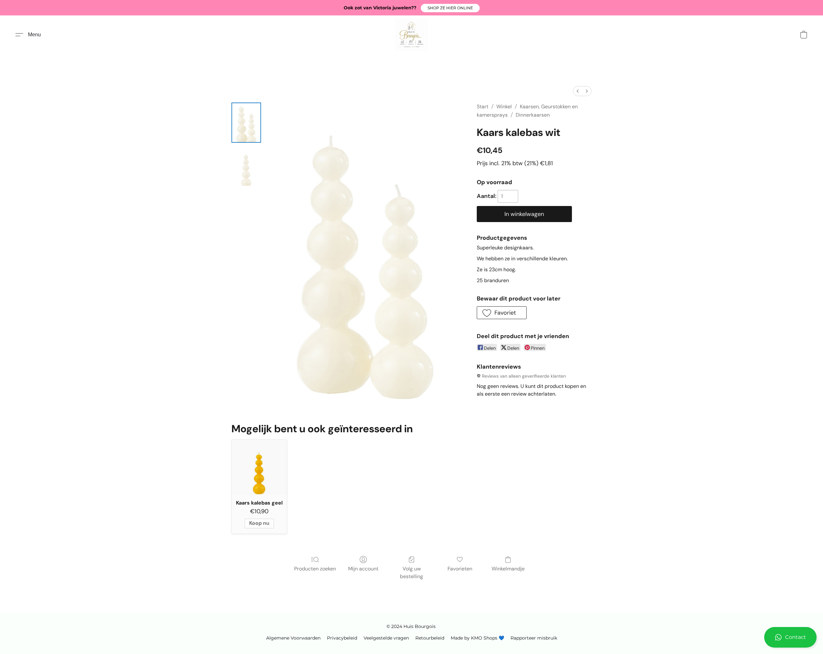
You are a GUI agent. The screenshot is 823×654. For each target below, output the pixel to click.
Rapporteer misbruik (534, 638)
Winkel (504, 106)
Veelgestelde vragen (386, 638)
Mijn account (363, 568)
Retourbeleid (429, 638)
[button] (450, 8)
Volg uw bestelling (411, 572)
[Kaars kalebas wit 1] (246, 165)
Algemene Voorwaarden (293, 638)
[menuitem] (577, 91)
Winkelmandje (508, 568)
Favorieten (460, 568)
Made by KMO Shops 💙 (477, 638)
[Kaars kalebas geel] (259, 467)
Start (482, 106)
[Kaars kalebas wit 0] (246, 123)
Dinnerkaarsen (533, 115)
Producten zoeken (315, 568)
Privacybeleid (342, 638)
